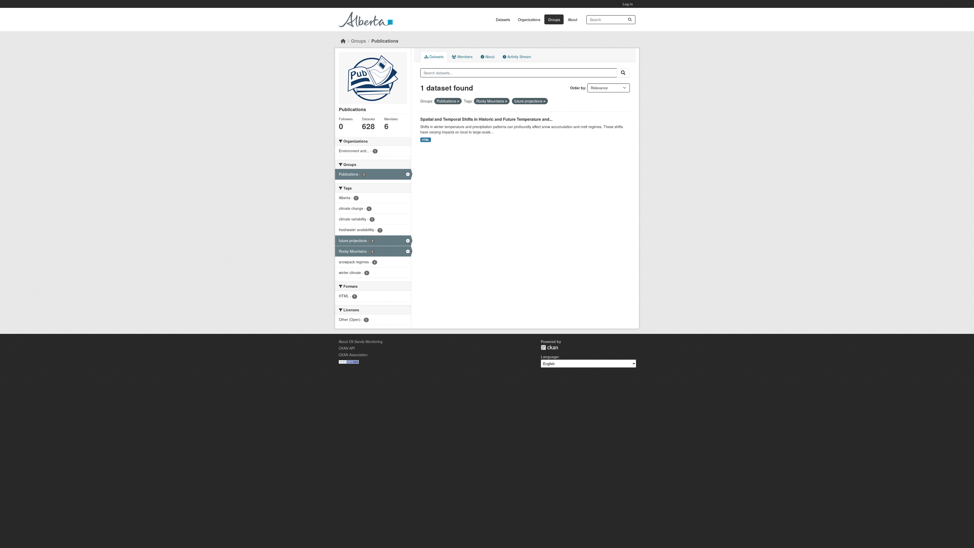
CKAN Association (353, 354)
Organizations (529, 19)
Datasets (503, 19)
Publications (384, 41)
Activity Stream (518, 56)
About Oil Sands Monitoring (360, 341)
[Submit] (630, 19)
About (572, 19)
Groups (554, 19)
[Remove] (458, 101)
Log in (628, 4)
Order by (577, 87)
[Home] (343, 41)
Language (549, 356)
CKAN (549, 347)
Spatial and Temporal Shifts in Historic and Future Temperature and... (486, 119)
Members (464, 56)
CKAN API (347, 348)
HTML (425, 140)
